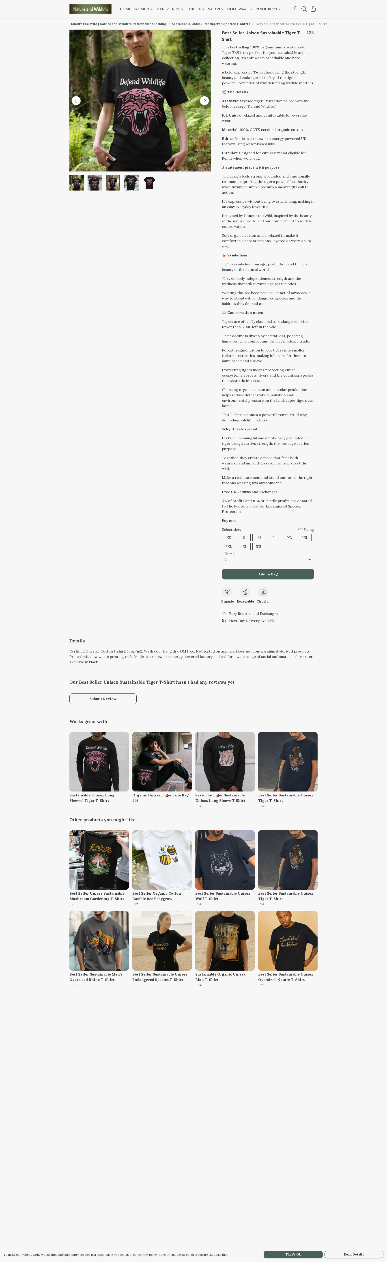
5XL (259, 546)
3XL (229, 546)
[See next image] (204, 100)
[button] (310, 559)
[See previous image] (76, 100)
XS (229, 537)
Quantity (230, 553)
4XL (244, 546)
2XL (305, 537)
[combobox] (268, 559)
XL (289, 537)
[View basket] (313, 8)
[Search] (304, 8)
